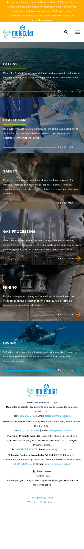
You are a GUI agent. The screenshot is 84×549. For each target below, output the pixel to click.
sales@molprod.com (60, 430)
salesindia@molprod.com (58, 464)
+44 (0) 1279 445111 (29, 430)
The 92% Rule (42, 476)
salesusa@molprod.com (58, 416)
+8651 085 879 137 (26, 449)
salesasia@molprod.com (59, 449)
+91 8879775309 (26, 464)
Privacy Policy (46, 497)
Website (31, 502)
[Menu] (77, 32)
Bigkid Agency (48, 502)
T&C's (33, 497)
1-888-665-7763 (27, 416)
